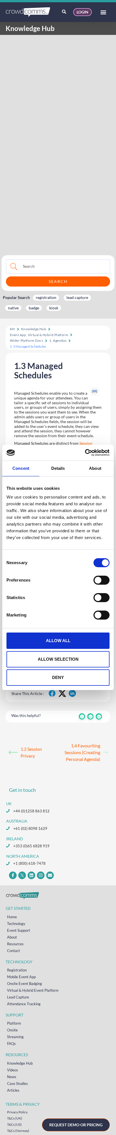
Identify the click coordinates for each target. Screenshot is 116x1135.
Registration (17, 970)
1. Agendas (57, 340)
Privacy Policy (17, 1112)
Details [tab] (58, 468)
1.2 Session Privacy (31, 752)
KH (12, 329)
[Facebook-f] (13, 875)
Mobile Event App (21, 977)
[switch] (101, 580)
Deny (58, 677)
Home (12, 917)
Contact (13, 950)
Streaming (15, 1037)
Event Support (18, 930)
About (12, 937)
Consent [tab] (20, 468)
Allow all (58, 640)
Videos (12, 1070)
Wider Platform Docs (26, 340)
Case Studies (17, 1083)
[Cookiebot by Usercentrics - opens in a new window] (85, 452)
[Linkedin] (31, 875)
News (11, 1076)
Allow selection (58, 659)
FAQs (11, 1043)
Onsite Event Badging (24, 983)
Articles (13, 1090)
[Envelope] (50, 875)
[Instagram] (40, 875)
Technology (16, 923)
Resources (15, 944)
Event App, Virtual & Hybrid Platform (39, 335)
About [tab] (95, 468)
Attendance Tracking (24, 1004)
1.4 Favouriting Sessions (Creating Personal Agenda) (82, 752)
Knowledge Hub (33, 329)
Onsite (12, 1030)
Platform (14, 1023)
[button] (103, 12)
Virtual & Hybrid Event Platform (33, 990)
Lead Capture (18, 997)
